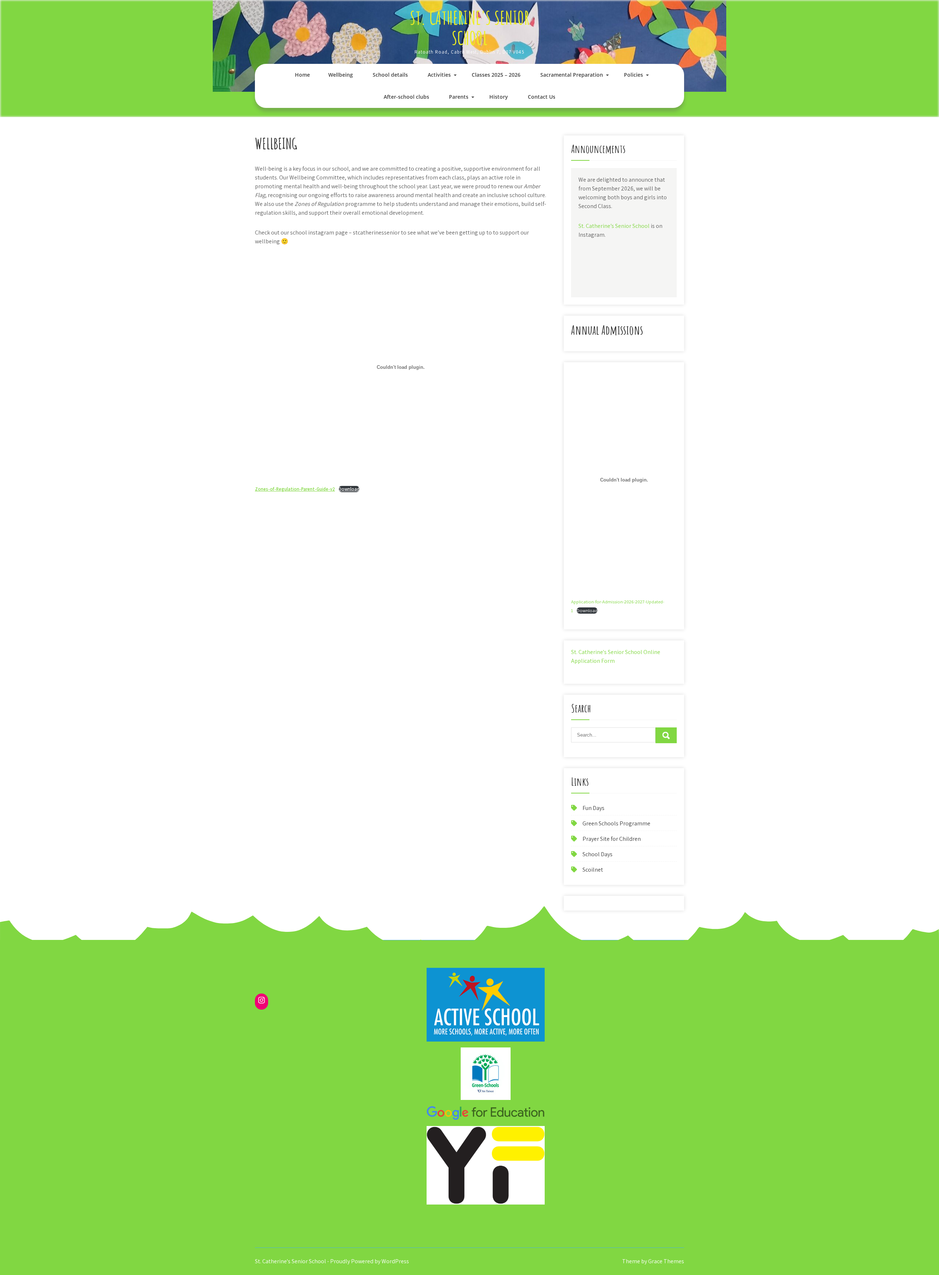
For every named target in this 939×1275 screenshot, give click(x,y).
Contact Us (541, 96)
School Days (597, 854)
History (498, 96)
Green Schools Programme (616, 823)
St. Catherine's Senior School (469, 27)
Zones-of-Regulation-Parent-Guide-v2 (295, 489)
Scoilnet (592, 869)
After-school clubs (406, 96)
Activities (439, 74)
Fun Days (593, 808)
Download (349, 489)
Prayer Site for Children (611, 839)
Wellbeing (340, 74)
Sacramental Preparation (571, 74)
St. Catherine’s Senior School (614, 226)
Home (302, 74)
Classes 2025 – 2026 (496, 74)
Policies (633, 74)
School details (390, 74)
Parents (458, 96)
